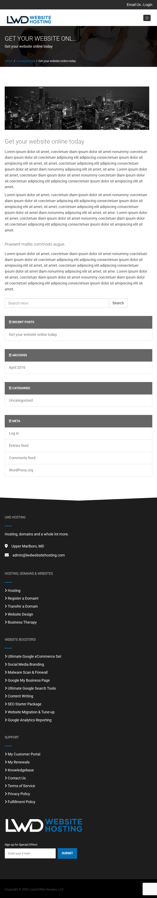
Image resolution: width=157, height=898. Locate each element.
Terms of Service (21, 786)
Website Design (20, 614)
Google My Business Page (29, 680)
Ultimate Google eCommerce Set (34, 656)
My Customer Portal (24, 754)
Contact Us (17, 778)
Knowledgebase (21, 770)
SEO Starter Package (24, 704)
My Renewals (19, 762)
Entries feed (18, 445)
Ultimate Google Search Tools (32, 688)
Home (8, 61)
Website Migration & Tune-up (31, 712)
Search (118, 303)
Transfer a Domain (23, 606)
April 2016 (17, 367)
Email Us (134, 4)
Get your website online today (44, 141)
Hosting (14, 590)
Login (147, 4)
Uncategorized (26, 61)
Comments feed (22, 458)
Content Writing (20, 696)
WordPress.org (21, 470)
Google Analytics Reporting (30, 720)
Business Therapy (22, 622)
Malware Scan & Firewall (28, 672)
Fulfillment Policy (21, 802)
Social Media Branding (26, 664)
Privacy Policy (19, 794)
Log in (14, 433)
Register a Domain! (23, 598)
